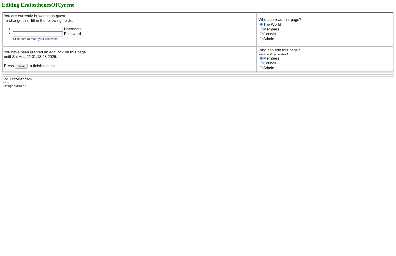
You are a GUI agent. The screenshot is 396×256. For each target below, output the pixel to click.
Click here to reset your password (35, 39)
